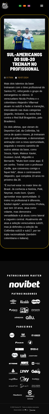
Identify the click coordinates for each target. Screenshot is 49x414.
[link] (8, 5)
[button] (41, 5)
